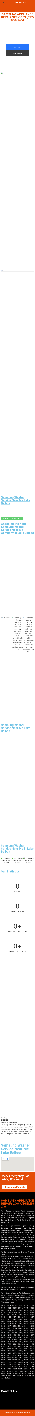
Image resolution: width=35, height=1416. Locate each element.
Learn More (17, 47)
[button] (17, 1138)
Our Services (17, 53)
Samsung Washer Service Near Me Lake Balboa (15, 500)
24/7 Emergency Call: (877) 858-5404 (16, 1177)
